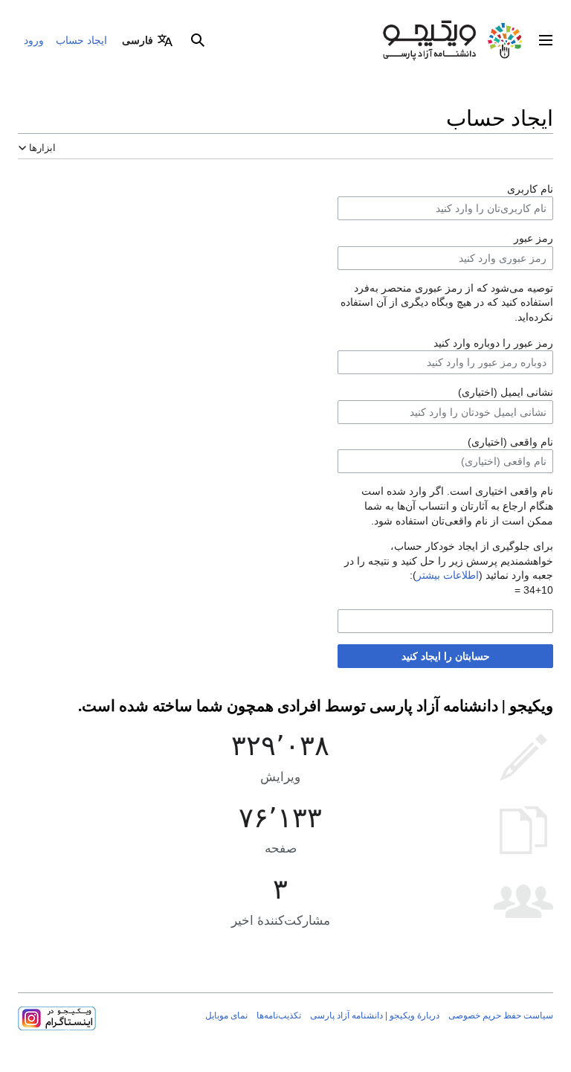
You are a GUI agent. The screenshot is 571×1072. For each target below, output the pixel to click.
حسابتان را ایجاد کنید (445, 656)
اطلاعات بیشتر (447, 575)
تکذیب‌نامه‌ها (279, 1015)
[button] (545, 40)
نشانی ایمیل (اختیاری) (505, 392)
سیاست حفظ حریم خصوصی (500, 1015)
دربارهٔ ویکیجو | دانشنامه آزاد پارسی (374, 1015)
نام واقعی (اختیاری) (510, 442)
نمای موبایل (226, 1015)
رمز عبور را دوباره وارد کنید (493, 343)
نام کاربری (530, 189)
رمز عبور (533, 238)
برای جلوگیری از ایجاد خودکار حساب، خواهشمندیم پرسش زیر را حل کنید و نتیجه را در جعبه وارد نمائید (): (448, 560)
